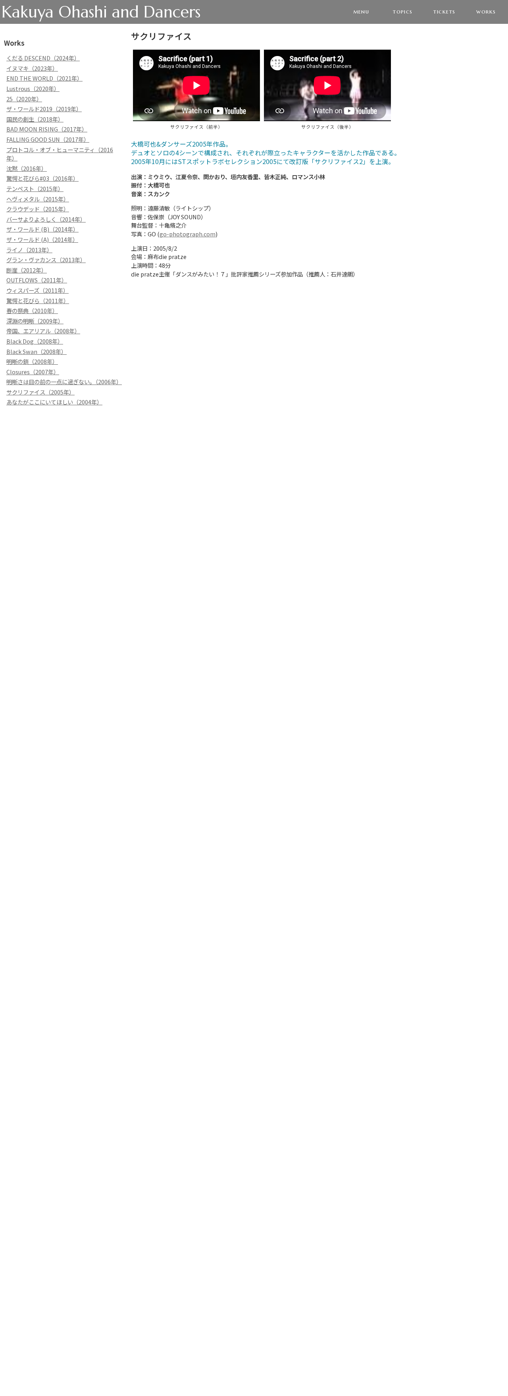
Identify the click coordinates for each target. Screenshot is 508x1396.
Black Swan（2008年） (36, 351)
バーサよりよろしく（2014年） (46, 219)
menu (361, 11)
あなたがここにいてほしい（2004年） (54, 402)
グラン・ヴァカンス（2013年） (46, 259)
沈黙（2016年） (26, 168)
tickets (444, 11)
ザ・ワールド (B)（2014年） (42, 229)
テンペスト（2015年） (35, 188)
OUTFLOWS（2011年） (36, 280)
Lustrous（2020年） (33, 88)
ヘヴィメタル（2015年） (37, 199)
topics (403, 11)
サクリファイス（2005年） (40, 392)
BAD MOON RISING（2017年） (46, 129)
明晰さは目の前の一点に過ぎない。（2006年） (64, 381)
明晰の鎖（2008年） (32, 361)
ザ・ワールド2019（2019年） (44, 108)
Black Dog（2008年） (34, 341)
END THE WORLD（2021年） (44, 78)
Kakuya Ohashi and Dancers (101, 12)
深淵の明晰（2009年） (35, 321)
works (486, 11)
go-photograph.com (188, 234)
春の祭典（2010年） (32, 310)
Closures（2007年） (32, 371)
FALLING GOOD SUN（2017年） (47, 139)
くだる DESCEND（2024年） (43, 58)
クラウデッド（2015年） (37, 209)
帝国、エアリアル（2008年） (43, 331)
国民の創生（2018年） (35, 119)
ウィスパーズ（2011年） (37, 290)
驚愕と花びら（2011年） (37, 300)
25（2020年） (24, 99)
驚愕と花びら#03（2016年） (42, 178)
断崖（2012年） (26, 270)
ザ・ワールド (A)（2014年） (42, 239)
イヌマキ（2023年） (32, 68)
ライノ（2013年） (29, 250)
